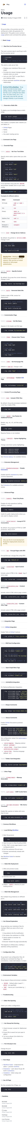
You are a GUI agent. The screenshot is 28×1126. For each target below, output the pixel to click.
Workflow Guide (8, 856)
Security (5, 256)
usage (2, 35)
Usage (4, 24)
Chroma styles (8, 457)
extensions (14, 474)
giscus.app (22, 738)
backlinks (17, 80)
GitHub (5, 127)
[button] (25, 4)
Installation (6, 1073)
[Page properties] (24, 18)
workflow (16, 1066)
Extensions (4, 469)
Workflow (16, 87)
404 (22, 377)
